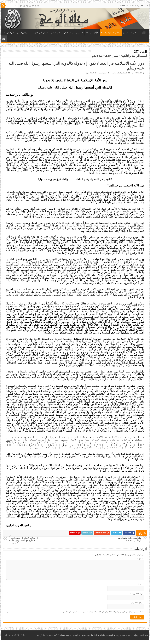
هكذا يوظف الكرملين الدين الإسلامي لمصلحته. (129, 538)
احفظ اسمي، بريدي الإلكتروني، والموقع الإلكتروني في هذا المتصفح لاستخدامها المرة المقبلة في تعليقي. (103, 612)
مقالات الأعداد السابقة (111, 33)
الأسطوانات (55, 33)
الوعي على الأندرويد (40, 33)
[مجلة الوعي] (75, 18)
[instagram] (24, 5)
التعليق (140, 558)
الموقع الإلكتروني (137, 602)
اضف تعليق (102, 73)
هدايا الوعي (68, 33)
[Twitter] (33, 5)
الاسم (141, 584)
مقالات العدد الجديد (130, 33)
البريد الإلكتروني (137, 593)
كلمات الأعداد (116, 73)
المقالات (124, 73)
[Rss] (38, 5)
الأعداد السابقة (92, 33)
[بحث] (3, 5)
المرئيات (79, 33)
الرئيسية (144, 32)
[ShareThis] (27, 5)
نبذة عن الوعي (23, 33)
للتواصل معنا (9, 33)
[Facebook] (36, 5)
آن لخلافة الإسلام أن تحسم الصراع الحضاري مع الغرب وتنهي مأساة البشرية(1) (23, 539)
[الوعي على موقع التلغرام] (20, 5)
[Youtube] (30, 5)
